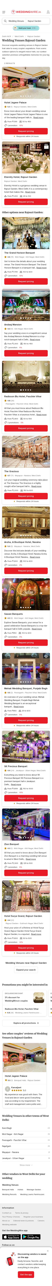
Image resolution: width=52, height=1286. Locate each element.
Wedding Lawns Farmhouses (32, 1194)
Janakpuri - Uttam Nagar (13, 1158)
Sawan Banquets (13, 613)
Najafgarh (6, 1146)
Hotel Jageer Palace (15, 102)
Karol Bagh (7, 1128)
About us (6, 1221)
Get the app (26, 1274)
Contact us (6, 1213)
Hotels (20, 1189)
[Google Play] (31, 1239)
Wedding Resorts (9, 1194)
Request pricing (26, 131)
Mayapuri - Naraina (10, 1152)
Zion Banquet (11, 844)
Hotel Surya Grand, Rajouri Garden (23, 916)
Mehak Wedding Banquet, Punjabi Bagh (25, 688)
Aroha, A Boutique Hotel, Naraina (22, 542)
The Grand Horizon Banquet (19, 252)
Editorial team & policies (23, 1221)
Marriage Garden (34, 1189)
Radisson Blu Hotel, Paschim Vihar (22, 396)
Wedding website (9, 1224)
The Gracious (11, 471)
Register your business (33, 1217)
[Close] (47, 1251)
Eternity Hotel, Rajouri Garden (20, 177)
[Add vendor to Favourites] (46, 70)
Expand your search (26, 970)
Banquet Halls (8, 1189)
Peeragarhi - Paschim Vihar (14, 1140)
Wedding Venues (10, 1185)
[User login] (48, 12)
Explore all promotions (25, 1023)
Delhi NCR (6, 36)
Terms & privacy (21, 1213)
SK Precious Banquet (15, 766)
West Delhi (19, 36)
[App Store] (11, 1239)
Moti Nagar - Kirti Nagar (12, 1134)
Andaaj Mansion (13, 324)
